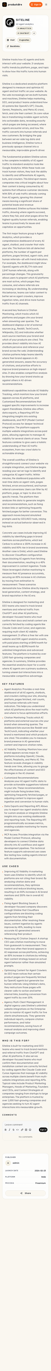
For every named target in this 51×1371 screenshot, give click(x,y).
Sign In (43, 1130)
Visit (12, 40)
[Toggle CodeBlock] (26, 1130)
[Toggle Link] (22, 1130)
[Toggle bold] (6, 1130)
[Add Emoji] (30, 1130)
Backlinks (15, 46)
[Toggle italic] (9, 1130)
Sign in (37, 4)
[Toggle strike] (13, 1130)
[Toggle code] (17, 1130)
